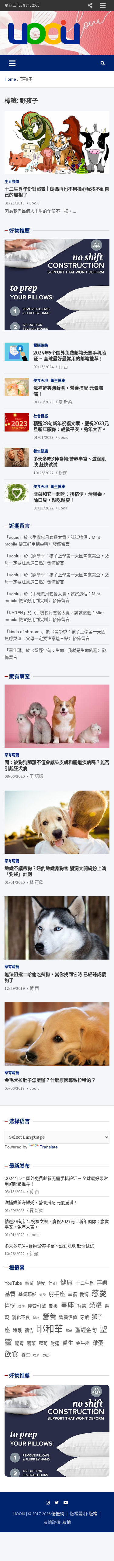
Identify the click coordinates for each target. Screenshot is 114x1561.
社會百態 (40, 416)
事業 (29, 1283)
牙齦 (84, 1317)
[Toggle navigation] (12, 63)
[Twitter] (56, 1502)
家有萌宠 (19, 676)
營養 (49, 1316)
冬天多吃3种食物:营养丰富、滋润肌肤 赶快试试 (49, 1246)
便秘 (41, 1283)
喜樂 (102, 1283)
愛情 (84, 1294)
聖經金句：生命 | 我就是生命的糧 (66, 650)
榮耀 (95, 1305)
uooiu (34, 203)
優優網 (57, 1513)
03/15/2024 (43, 366)
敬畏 (53, 1306)
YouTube (13, 1283)
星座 (67, 1305)
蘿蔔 (43, 1343)
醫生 (67, 1343)
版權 (93, 1513)
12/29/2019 (15, 988)
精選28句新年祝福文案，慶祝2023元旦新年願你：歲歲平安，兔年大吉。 (71, 426)
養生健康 (57, 380)
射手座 (57, 1294)
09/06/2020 (15, 776)
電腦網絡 (40, 345)
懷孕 (21, 1306)
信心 (52, 1283)
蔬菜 (31, 1343)
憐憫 (10, 1306)
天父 (42, 1295)
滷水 (36, 1318)
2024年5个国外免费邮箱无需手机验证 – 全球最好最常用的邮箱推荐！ (69, 356)
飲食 (12, 1354)
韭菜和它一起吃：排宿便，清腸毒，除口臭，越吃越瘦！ (69, 497)
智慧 (81, 1306)
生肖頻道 (12, 181)
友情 (66, 1522)
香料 (36, 1355)
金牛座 (83, 1343)
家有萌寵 (12, 755)
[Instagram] (47, 1502)
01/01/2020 (15, 882)
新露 (62, 473)
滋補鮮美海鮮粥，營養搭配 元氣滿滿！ (41, 1202)
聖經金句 (86, 1330)
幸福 (72, 1294)
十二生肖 (85, 1283)
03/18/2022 (43, 508)
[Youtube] (66, 1502)
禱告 (29, 1330)
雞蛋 (97, 1343)
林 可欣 (36, 882)
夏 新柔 (65, 402)
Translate (49, 1146)
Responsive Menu (90, 5)
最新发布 (19, 1165)
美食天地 (40, 380)
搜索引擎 (37, 1306)
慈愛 (99, 1293)
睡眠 (17, 1330)
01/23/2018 (15, 203)
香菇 (46, 1355)
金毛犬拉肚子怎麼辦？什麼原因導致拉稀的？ (50, 1080)
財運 (55, 1343)
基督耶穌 (27, 1294)
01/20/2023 (43, 402)
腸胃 (19, 1343)
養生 (25, 1355)
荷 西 (63, 366)
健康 (66, 1282)
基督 (10, 1294)
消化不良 (21, 1317)
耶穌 (69, 1331)
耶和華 (49, 1329)
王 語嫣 (36, 776)
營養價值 (68, 1317)
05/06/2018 (15, 1088)
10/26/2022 (43, 473)
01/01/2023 (43, 437)
